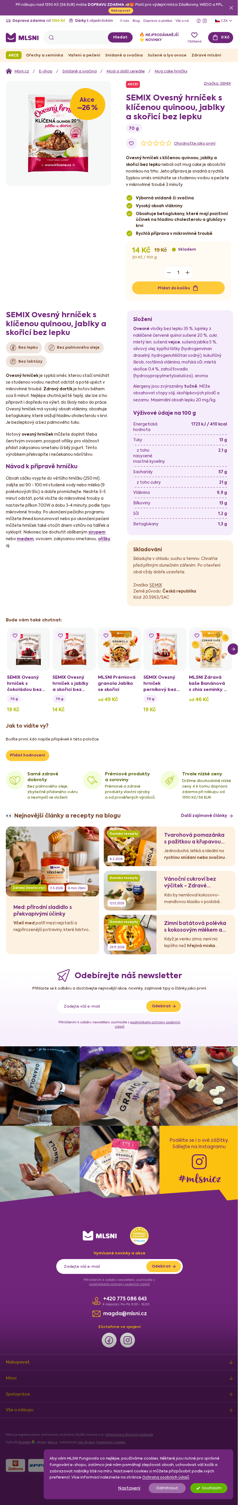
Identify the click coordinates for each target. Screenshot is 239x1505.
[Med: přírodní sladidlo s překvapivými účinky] (52, 973)
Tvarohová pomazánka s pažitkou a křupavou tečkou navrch (194, 950)
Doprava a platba (157, 21)
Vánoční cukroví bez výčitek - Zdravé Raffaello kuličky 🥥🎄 (191, 994)
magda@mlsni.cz (123, 1422)
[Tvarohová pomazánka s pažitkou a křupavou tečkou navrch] (130, 958)
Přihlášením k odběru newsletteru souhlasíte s (117, 1136)
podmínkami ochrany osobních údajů (117, 1393)
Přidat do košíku (55, 395)
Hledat (116, 37)
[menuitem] (14, 55)
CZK (219, 21)
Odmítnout (163, 1487)
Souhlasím (207, 1487)
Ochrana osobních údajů (161, 1477)
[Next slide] (229, 756)
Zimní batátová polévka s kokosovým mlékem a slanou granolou (195, 1038)
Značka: (99, 190)
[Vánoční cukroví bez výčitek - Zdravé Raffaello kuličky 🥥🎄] (130, 1002)
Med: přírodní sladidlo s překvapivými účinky (42, 1022)
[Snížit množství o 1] (51, 380)
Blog (136, 21)
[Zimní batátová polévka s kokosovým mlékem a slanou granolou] (130, 1046)
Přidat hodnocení (27, 861)
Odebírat (159, 1118)
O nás (124, 21)
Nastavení (125, 1488)
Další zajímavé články (200, 927)
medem (65, 646)
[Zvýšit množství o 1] (69, 380)
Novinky (146, 40)
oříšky (56, 652)
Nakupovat (118, 10)
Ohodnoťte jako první (76, 250)
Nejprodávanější (154, 35)
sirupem (36, 646)
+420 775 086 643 (123, 1408)
